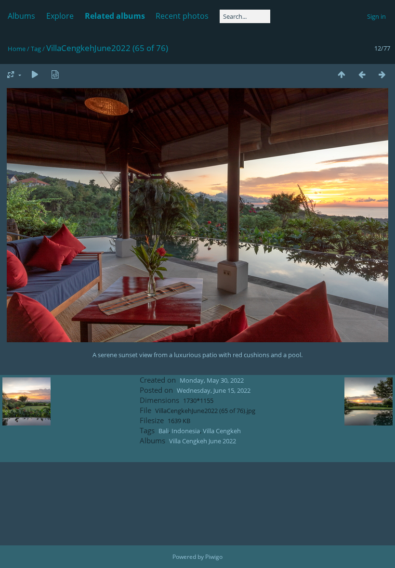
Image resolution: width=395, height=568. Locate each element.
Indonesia (185, 430)
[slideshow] (35, 74)
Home (17, 48)
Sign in (376, 16)
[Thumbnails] (341, 74)
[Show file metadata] (55, 74)
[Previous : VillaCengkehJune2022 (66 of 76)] (362, 74)
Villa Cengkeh (222, 430)
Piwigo (214, 557)
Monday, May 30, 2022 (212, 380)
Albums (21, 16)
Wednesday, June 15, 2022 (213, 390)
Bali (163, 430)
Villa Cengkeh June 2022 (202, 441)
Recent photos (182, 16)
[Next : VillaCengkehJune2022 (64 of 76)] (382, 74)
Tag (36, 48)
